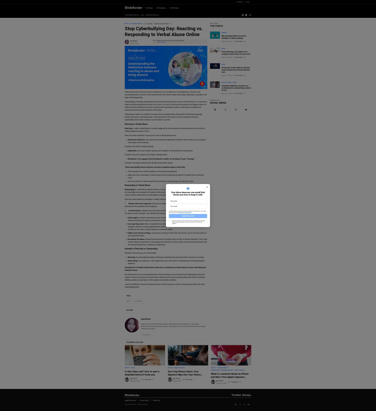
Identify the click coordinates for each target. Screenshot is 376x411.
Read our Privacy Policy (185, 212)
